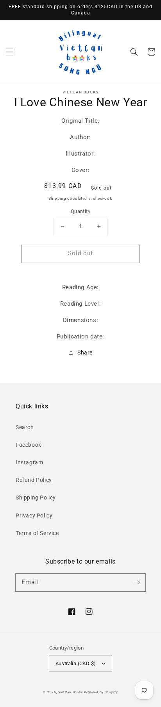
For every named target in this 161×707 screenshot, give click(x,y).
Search (25, 427)
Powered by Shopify (101, 692)
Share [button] (85, 352)
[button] (9, 52)
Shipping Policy (36, 497)
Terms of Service (37, 533)
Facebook (28, 445)
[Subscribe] (136, 582)
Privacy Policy (34, 515)
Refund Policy (34, 480)
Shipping (57, 198)
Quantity (80, 211)
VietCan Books (70, 692)
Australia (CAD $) (75, 663)
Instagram (29, 462)
